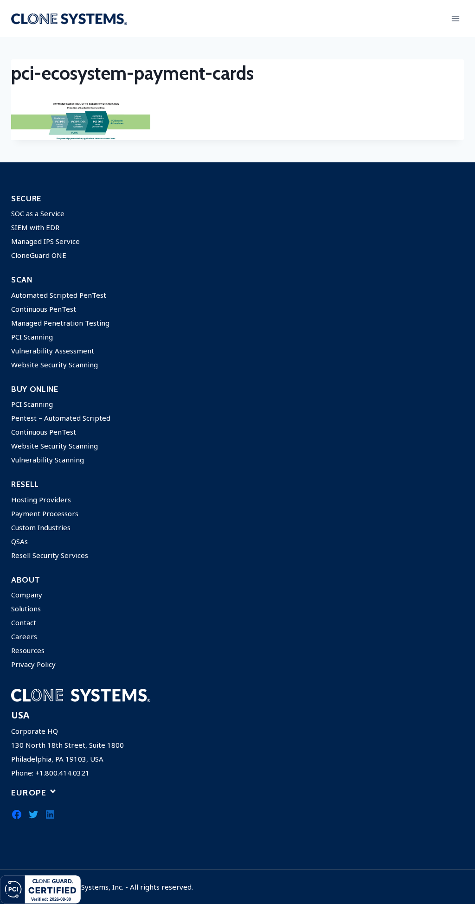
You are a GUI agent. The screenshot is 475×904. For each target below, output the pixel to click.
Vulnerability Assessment (52, 350)
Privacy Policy (33, 664)
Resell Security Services (49, 555)
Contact (23, 622)
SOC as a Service (37, 213)
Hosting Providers (41, 499)
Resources (28, 650)
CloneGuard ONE (38, 255)
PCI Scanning (32, 336)
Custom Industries (41, 527)
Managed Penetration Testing (60, 322)
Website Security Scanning (54, 364)
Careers (24, 636)
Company (26, 594)
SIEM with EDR (35, 227)
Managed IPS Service (45, 241)
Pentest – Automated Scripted (60, 418)
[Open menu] (455, 18)
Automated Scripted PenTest (58, 295)
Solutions (26, 608)
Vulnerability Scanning (47, 459)
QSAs (19, 541)
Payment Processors (44, 513)
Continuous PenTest (43, 309)
